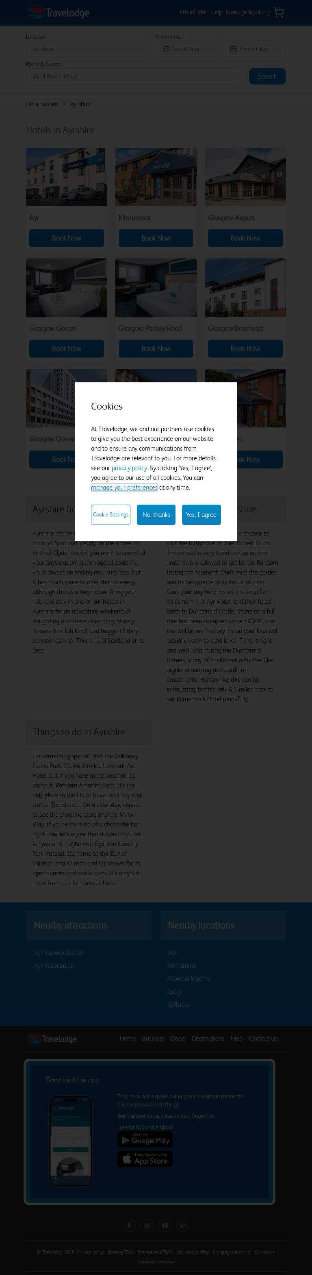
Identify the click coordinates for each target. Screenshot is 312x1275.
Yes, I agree (201, 514)
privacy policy (129, 468)
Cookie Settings (110, 514)
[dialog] (156, 461)
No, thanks (156, 514)
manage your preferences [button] (124, 487)
